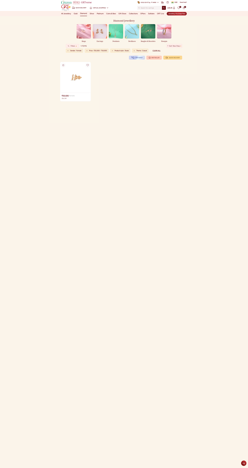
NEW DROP (139, 57)
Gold (76, 14)
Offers (142, 14)
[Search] (164, 8)
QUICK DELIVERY (174, 57)
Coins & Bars (111, 14)
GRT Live (160, 14)
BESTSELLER (155, 57)
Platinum (100, 14)
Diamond (83, 13)
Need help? (183, 2)
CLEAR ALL (156, 51)
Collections (133, 14)
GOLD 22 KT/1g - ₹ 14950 (148, 2)
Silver (92, 14)
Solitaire (151, 14)
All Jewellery (66, 14)
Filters (73, 46)
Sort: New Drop (174, 46)
